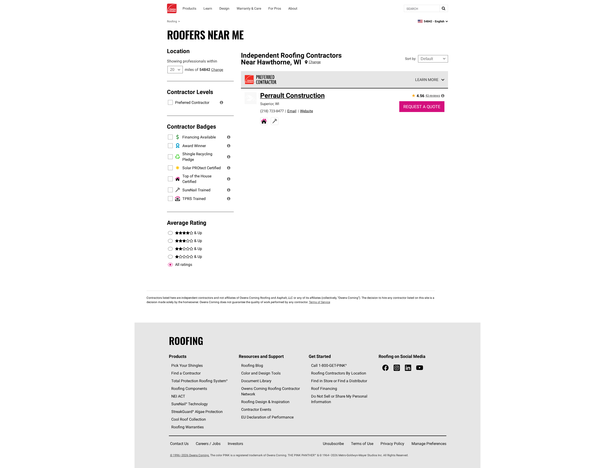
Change (217, 69)
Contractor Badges (191, 126)
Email (291, 111)
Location (178, 51)
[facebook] (385, 368)
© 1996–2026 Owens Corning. (189, 455)
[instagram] (396, 368)
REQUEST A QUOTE (421, 106)
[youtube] (419, 368)
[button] (221, 102)
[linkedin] (408, 368)
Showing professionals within (192, 61)
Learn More (426, 79)
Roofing (172, 21)
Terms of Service (319, 302)
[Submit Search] (443, 8)
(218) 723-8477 (272, 111)
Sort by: (410, 58)
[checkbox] (170, 265)
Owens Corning (172, 8)
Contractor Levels (190, 91)
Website (306, 111)
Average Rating (186, 222)
